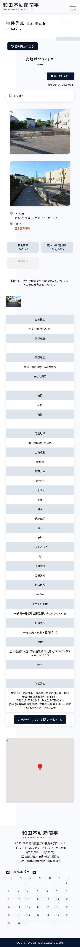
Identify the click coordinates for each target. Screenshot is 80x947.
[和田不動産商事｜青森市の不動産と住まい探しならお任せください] (21, 6)
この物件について (40, 719)
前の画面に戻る (24, 46)
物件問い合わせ (62, 76)
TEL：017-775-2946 (26, 848)
